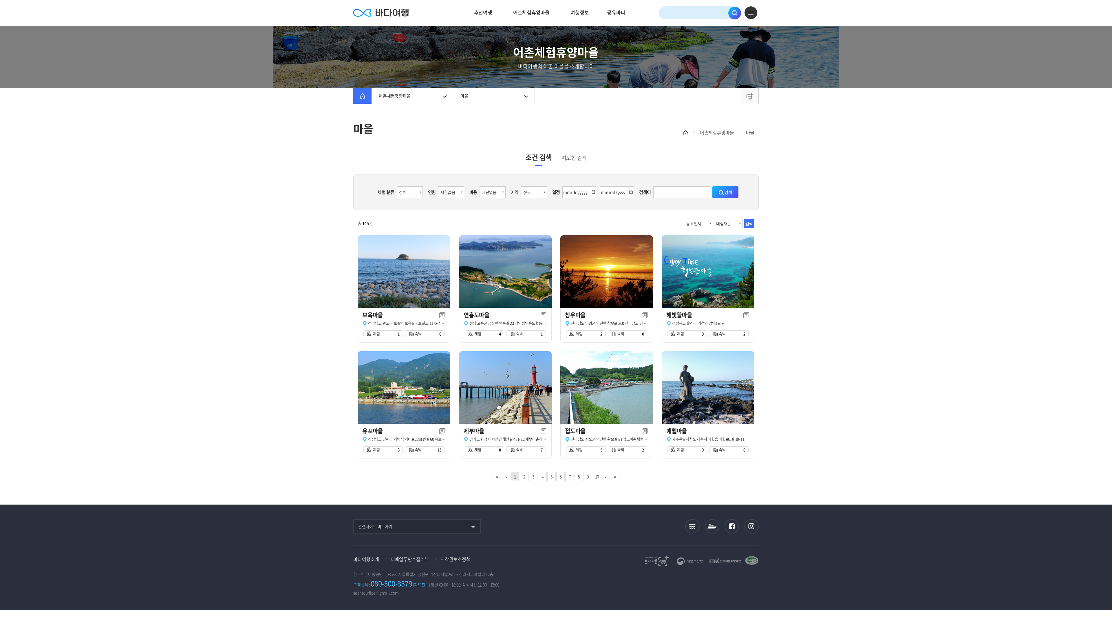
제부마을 (474, 431)
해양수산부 (690, 561)
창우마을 (575, 315)
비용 (473, 192)
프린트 (749, 96)
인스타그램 (752, 526)
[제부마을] (505, 387)
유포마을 (372, 431)
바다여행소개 (366, 559)
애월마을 (676, 431)
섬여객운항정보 (712, 526)
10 (597, 476)
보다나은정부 (657, 561)
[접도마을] (606, 387)
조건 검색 (538, 157)
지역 (515, 192)
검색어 (645, 192)
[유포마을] (404, 387)
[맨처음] (497, 476)
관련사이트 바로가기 (375, 526)
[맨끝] (615, 476)
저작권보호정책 (455, 559)
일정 (556, 192)
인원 (432, 192)
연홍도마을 (476, 315)
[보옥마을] (404, 271)
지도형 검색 (574, 158)
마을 (464, 96)
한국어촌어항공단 (725, 560)
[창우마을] (606, 271)
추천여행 (483, 12)
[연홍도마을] (505, 271)
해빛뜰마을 (679, 315)
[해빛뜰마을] (708, 271)
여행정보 (579, 12)
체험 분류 (386, 192)
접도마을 (575, 431)
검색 (734, 13)
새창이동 (442, 315)
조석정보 (692, 526)
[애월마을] (708, 387)
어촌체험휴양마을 (531, 12)
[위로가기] (1102, 602)
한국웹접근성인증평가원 (752, 561)
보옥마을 (372, 315)
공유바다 (616, 12)
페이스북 (732, 526)
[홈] (362, 96)
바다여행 (381, 13)
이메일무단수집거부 (410, 559)
